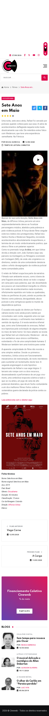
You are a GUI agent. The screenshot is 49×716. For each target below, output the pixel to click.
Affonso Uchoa (14, 505)
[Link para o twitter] (29, 55)
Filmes (15, 87)
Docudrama (12, 492)
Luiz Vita (25, 688)
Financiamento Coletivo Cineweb (24, 595)
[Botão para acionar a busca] (44, 78)
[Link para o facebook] (24, 55)
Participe (24, 611)
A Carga (37, 556)
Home (6, 87)
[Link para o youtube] (34, 55)
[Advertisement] (24, 26)
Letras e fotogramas (27, 654)
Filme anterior (16, 526)
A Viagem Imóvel (24, 677)
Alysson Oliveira (29, 668)
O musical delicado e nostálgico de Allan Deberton (28, 661)
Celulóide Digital (25, 634)
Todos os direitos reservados (33, 710)
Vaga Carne (14, 530)
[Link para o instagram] (39, 55)
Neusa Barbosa (28, 645)
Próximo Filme (33, 552)
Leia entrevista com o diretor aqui (17, 400)
